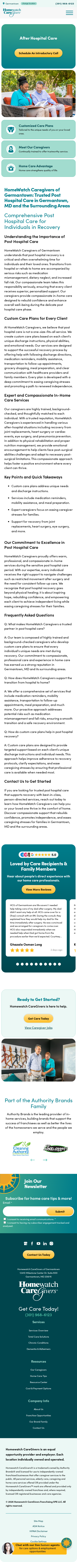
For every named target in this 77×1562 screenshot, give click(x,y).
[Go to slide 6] (40, 964)
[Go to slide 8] (50, 964)
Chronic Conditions (38, 1342)
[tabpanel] (21, 1149)
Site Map (38, 1521)
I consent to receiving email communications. (31, 1219)
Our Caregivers (38, 1369)
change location (28, 3)
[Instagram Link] (51, 1244)
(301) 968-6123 (65, 3)
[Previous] (32, 1159)
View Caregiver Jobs (38, 1028)
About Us (38, 1409)
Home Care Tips (38, 1376)
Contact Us (38, 1427)
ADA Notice (38, 1526)
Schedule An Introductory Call (38, 53)
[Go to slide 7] (45, 964)
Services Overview (38, 1330)
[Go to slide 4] (31, 964)
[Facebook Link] (32, 1244)
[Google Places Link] (25, 1244)
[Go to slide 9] (54, 964)
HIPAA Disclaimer (39, 1531)
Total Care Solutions (38, 1336)
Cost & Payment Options (38, 1388)
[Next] (45, 1159)
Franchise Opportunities (38, 1415)
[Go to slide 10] (59, 964)
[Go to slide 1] (17, 964)
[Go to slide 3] (26, 964)
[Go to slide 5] (36, 964)
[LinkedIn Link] (45, 1244)
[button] (36, 1556)
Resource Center (38, 1382)
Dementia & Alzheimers (38, 1349)
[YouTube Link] (38, 1244)
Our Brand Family (38, 1421)
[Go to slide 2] (22, 964)
